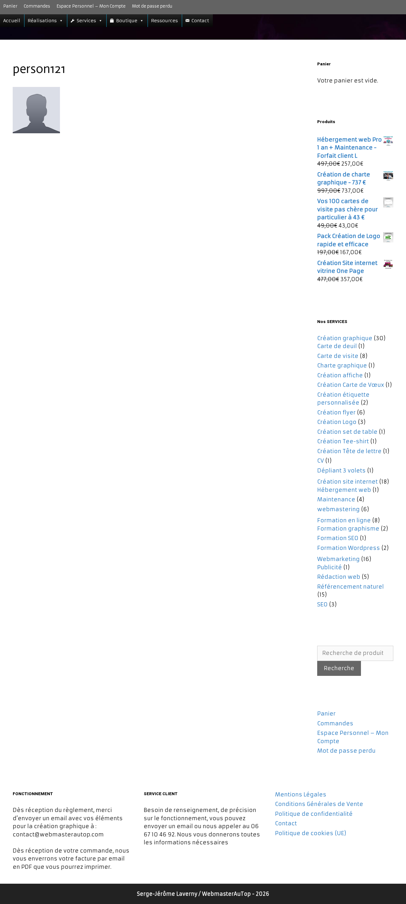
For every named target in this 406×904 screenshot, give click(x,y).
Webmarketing (338, 559)
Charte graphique (342, 365)
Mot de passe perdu (152, 6)
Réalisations (42, 20)
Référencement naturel (350, 586)
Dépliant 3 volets (341, 470)
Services (86, 20)
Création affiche (340, 375)
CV (320, 460)
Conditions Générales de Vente (319, 804)
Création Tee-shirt (343, 441)
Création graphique (344, 338)
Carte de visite (337, 356)
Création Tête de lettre (349, 451)
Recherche (339, 668)
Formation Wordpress (348, 547)
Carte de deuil (337, 346)
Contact (200, 20)
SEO (322, 604)
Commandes (37, 6)
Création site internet (347, 481)
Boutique (126, 20)
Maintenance (336, 499)
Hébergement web (344, 489)
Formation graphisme (348, 528)
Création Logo (337, 422)
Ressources (164, 20)
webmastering (338, 509)
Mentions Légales (300, 794)
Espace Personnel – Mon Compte (91, 6)
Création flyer (336, 412)
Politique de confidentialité (314, 813)
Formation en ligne (344, 520)
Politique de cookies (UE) (310, 833)
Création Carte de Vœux (350, 384)
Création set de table (347, 431)
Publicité (329, 567)
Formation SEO (337, 538)
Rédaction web (338, 576)
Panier (10, 6)
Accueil (11, 20)
